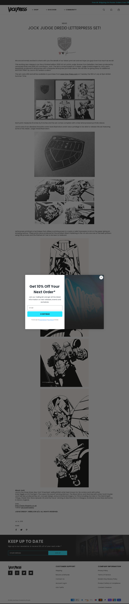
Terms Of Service (51, 319)
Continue (45, 314)
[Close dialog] (101, 277)
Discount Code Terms (43, 319)
